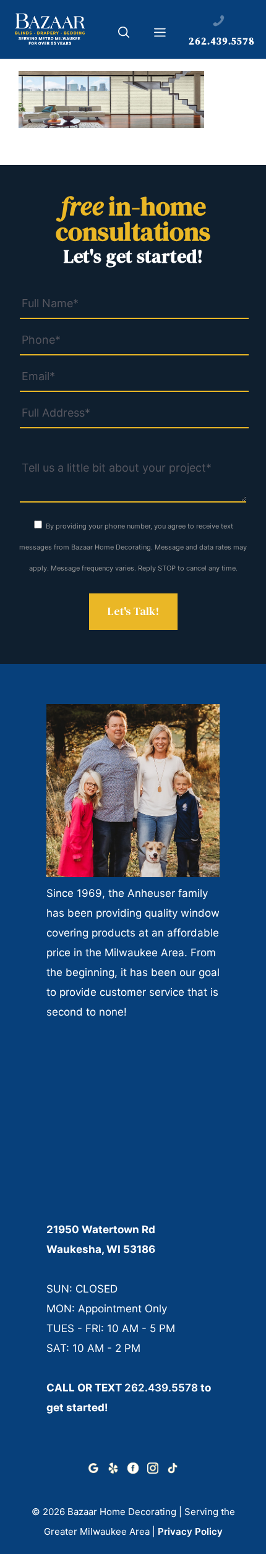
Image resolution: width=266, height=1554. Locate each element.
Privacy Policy (190, 1531)
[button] (124, 34)
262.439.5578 (161, 1388)
